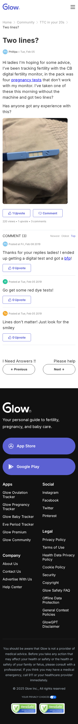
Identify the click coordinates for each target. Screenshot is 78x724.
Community (25, 22)
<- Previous (19, 369)
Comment (50, 213)
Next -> (59, 369)
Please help (64, 361)
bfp (67, 258)
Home (7, 22)
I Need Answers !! (19, 361)
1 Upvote (18, 213)
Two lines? (11, 27)
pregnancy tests (26, 80)
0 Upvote (19, 268)
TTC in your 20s (52, 22)
